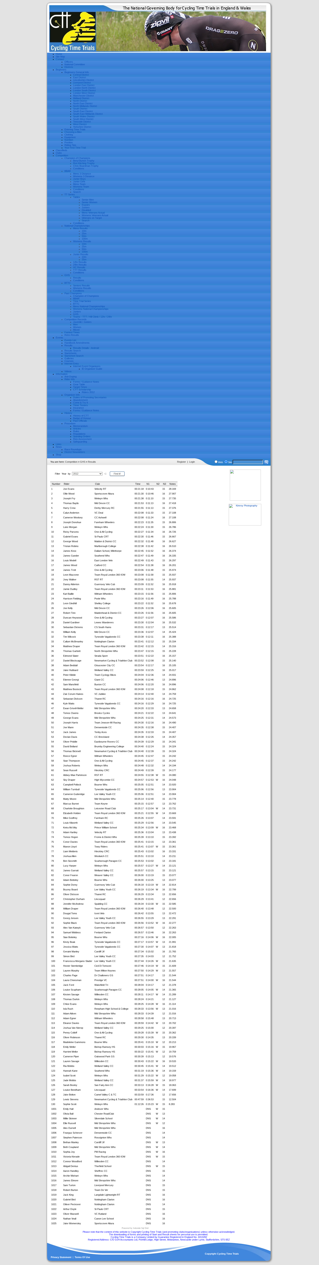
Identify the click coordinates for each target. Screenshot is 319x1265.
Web (220, 462)
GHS (82, 461)
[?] (105, 473)
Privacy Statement (61, 1257)
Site (230, 462)
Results (92, 461)
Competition (71, 461)
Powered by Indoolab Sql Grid (135, 1228)
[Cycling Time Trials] (157, 51)
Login (192, 461)
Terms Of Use (82, 1257)
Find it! (117, 473)
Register (181, 461)
